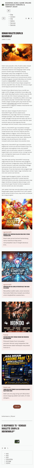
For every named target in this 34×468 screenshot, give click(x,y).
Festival (5, 335)
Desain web (6, 387)
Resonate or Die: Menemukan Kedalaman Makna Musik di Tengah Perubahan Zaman (16, 235)
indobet (8, 463)
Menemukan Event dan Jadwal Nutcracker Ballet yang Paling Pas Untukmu (16, 287)
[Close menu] (8, 10)
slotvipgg (8, 461)
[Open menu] (3, 18)
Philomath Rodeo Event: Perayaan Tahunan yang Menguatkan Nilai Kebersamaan (16, 337)
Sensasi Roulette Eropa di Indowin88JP (12, 35)
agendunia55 (7, 232)
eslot (7, 453)
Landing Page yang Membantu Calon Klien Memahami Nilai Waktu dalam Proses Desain (16, 390)
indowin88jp (9, 459)
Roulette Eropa (6, 178)
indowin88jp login (12, 103)
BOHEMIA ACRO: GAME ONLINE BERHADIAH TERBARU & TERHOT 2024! (18, 5)
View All (17, 406)
